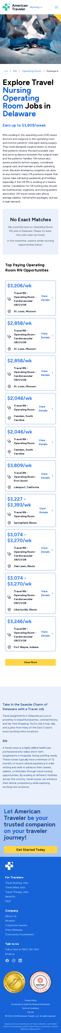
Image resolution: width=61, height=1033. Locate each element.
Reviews (10, 920)
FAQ (8, 901)
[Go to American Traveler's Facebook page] (7, 961)
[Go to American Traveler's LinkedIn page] (20, 961)
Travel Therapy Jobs (16, 892)
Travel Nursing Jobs (16, 882)
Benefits (10, 896)
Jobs (5, 71)
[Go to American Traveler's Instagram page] (14, 961)
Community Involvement (19, 934)
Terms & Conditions (30, 1008)
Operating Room (31, 71)
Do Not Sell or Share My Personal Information (30, 1004)
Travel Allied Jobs (15, 887)
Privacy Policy (30, 1000)
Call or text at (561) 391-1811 (22, 949)
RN (15, 71)
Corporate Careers (16, 925)
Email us (10, 954)
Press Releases (14, 929)
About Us (10, 916)
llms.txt (30, 1012)
